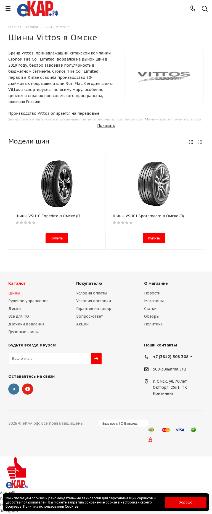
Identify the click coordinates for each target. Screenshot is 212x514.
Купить (57, 238)
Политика (153, 324)
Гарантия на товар (93, 308)
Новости (152, 293)
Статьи (150, 308)
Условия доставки (93, 300)
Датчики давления (26, 324)
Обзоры (151, 316)
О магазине (156, 283)
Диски (14, 308)
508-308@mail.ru (169, 369)
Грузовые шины (23, 331)
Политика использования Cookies (50, 506)
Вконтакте (13, 389)
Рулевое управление (28, 300)
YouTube (27, 389)
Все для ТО (18, 316)
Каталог (17, 283)
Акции (82, 324)
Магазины (154, 300)
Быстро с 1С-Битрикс (120, 423)
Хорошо (185, 502)
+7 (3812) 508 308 (171, 356)
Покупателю (89, 283)
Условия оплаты (91, 293)
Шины (14, 293)
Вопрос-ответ (89, 316)
